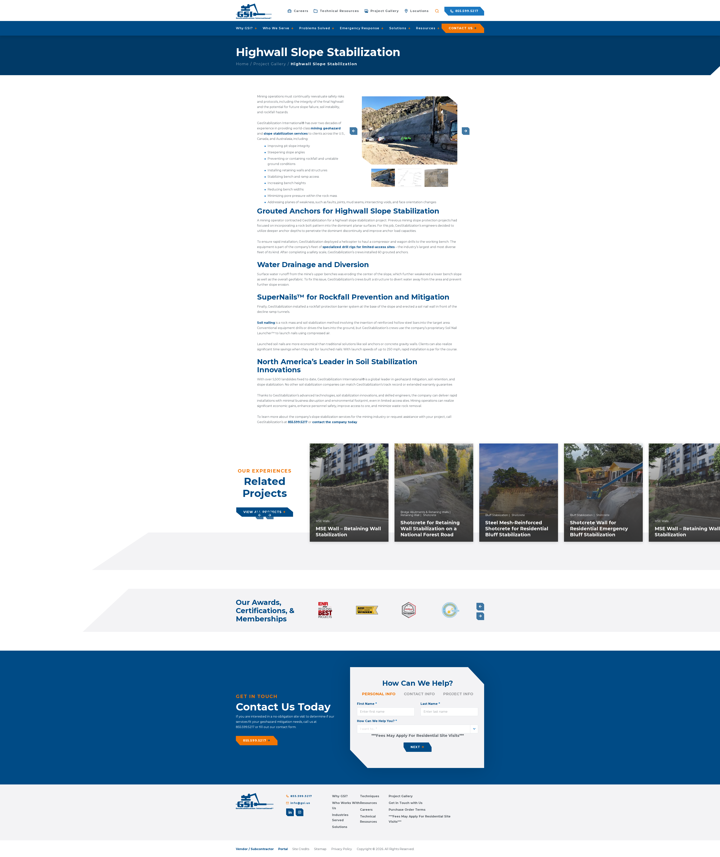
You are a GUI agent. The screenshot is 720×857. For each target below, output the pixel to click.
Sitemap (320, 849)
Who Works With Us (346, 805)
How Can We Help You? (377, 721)
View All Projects (262, 512)
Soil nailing (266, 322)
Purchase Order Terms (407, 809)
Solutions (339, 827)
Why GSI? (340, 796)
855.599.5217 (466, 11)
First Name (367, 704)
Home (242, 64)
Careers (366, 809)
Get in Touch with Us (405, 803)
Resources (368, 803)
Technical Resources (368, 819)
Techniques (369, 796)
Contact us (461, 28)
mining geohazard (326, 128)
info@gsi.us (300, 803)
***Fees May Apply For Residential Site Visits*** (420, 819)
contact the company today (334, 422)
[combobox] (417, 729)
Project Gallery (269, 64)
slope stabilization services (286, 133)
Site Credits (300, 849)
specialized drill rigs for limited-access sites (358, 247)
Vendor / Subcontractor (255, 849)
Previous (353, 131)
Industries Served (340, 817)
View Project (366, 537)
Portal (283, 849)
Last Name (430, 704)
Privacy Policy (341, 849)
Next (466, 131)
